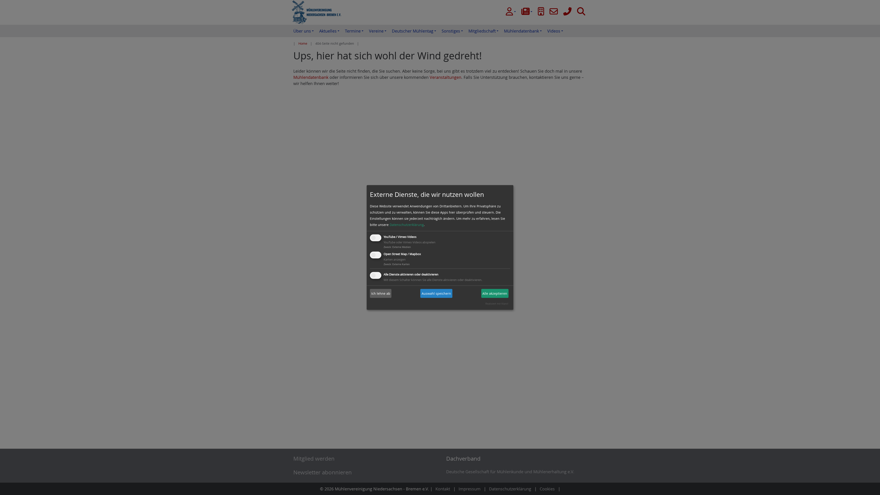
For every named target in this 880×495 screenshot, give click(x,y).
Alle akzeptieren (494, 293)
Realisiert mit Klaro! (496, 303)
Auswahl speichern (436, 293)
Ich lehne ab (380, 293)
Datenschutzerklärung (407, 225)
